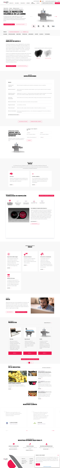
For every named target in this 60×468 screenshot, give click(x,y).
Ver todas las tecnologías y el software (46, 195)
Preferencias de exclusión (47, 466)
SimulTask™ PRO (34, 212)
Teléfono (42, 137)
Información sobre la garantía (36, 121)
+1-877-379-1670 (36, 1)
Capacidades (30, 34)
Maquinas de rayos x (24, 461)
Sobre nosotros (33, 3)
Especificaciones (11, 34)
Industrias (18, 34)
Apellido (41, 132)
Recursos (41, 34)
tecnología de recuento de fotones (40, 210)
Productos (23, 458)
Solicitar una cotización (20, 24)
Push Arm (11, 339)
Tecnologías (31, 460)
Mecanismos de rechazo (24, 463)
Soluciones (31, 458)
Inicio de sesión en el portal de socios (51, 1)
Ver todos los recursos (46, 367)
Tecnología (24, 34)
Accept (38, 464)
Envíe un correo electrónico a (31, 137)
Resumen (5, 34)
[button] (58, 455)
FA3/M (41, 339)
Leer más (14, 353)
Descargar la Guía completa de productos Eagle (30, 359)
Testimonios (47, 34)
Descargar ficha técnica (8, 24)
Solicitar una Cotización (23, 121)
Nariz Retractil (27, 339)
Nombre (28, 132)
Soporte (36, 34)
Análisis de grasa (24, 460)
